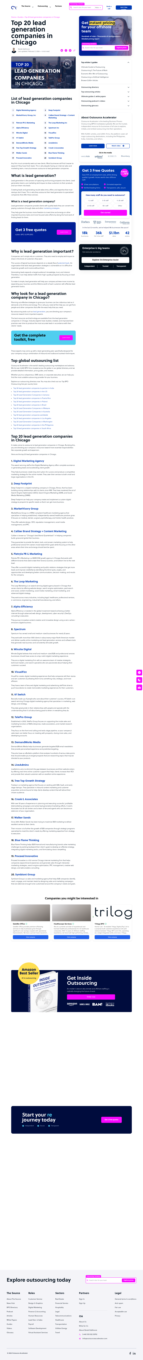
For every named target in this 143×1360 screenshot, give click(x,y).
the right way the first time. (47, 690)
